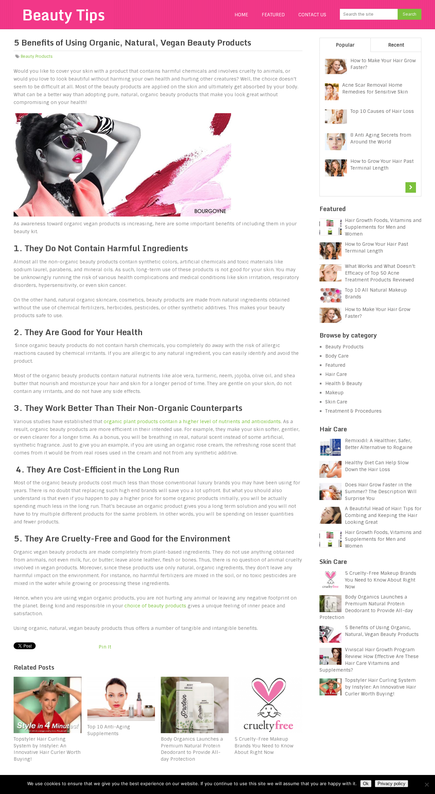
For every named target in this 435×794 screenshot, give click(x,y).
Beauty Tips (63, 14)
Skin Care (336, 402)
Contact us (312, 15)
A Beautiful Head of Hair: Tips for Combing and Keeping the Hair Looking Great (383, 515)
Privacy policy (391, 783)
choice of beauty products (155, 606)
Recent (396, 45)
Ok (366, 783)
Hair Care (336, 374)
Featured (273, 15)
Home (241, 15)
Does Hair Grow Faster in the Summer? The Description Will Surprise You (381, 491)
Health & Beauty (343, 383)
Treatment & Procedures (353, 411)
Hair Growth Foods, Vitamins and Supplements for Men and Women (383, 227)
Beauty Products (37, 56)
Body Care (337, 356)
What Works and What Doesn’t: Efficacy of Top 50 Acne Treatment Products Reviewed (380, 273)
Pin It (105, 647)
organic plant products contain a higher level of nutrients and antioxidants (192, 421)
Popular (345, 45)
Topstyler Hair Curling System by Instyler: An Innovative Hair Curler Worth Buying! (380, 687)
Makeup (334, 393)
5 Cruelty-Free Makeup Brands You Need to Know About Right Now (380, 580)
